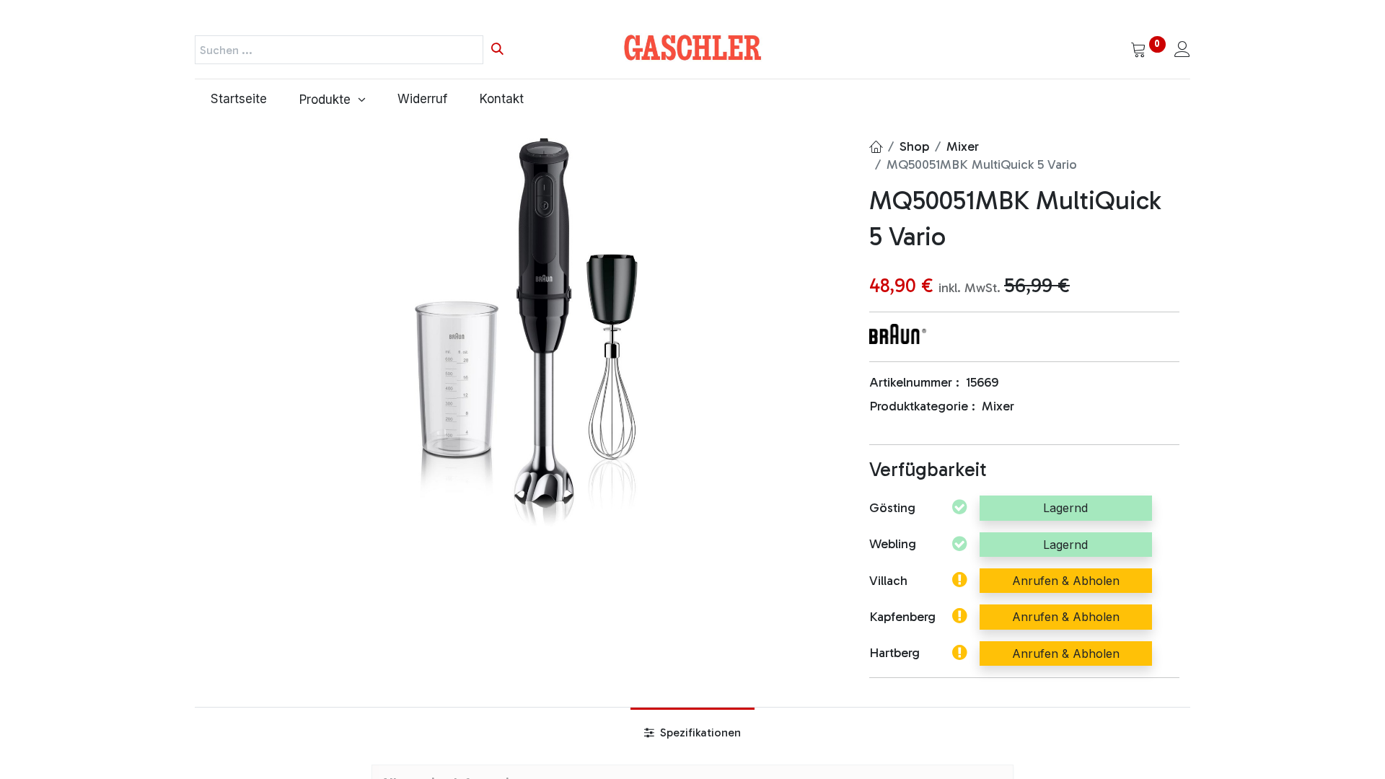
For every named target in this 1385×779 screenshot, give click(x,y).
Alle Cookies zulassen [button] (774, 666)
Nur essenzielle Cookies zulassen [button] (808, 697)
